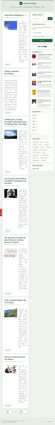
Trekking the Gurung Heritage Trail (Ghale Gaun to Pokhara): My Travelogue (15, 121)
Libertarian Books (43, 157)
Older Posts (21, 411)
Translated (46, 144)
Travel (42, 7)
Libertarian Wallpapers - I (15, 15)
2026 (34, 115)
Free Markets (35, 142)
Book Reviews (36, 147)
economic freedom (37, 152)
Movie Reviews (36, 160)
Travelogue (43, 160)
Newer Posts (7, 411)
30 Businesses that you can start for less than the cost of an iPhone (44, 101)
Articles (42, 147)
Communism (35, 157)
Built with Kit (42, 46)
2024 (34, 118)
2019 (34, 130)
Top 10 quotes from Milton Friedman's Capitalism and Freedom (15, 180)
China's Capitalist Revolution (11, 72)
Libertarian (35, 150)
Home (12, 7)
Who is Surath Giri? (18, 7)
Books (44, 152)
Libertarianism (37, 7)
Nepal (41, 142)
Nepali (40, 144)
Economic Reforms (45, 155)
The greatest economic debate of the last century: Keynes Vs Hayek (15, 239)
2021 (34, 124)
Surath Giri (15, 17)
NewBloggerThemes (13, 422)
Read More (7, 64)
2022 (34, 121)
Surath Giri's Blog (12, 420)
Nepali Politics (36, 155)
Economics (48, 147)
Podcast (46, 142)
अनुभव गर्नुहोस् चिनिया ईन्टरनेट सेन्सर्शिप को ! (45, 54)
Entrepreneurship (28, 7)
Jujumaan (35, 144)
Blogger (22, 420)
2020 (34, 127)
